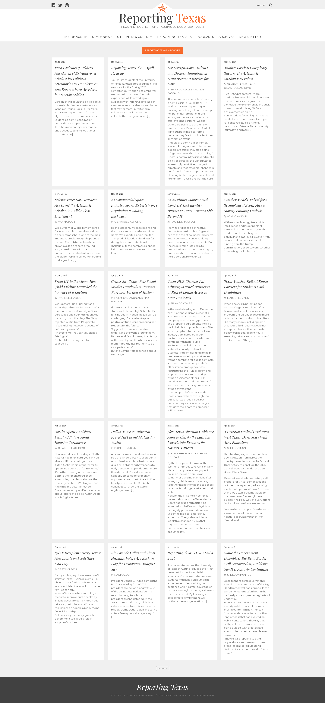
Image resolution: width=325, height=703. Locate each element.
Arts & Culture (139, 37)
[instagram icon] (68, 5)
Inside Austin (76, 37)
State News (102, 37)
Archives (226, 37)
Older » (162, 668)
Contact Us (117, 695)
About (260, 5)
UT (119, 37)
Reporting (162, 17)
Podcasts (205, 37)
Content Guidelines (140, 695)
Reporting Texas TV (174, 37)
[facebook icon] (55, 5)
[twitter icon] (61, 5)
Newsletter (250, 37)
